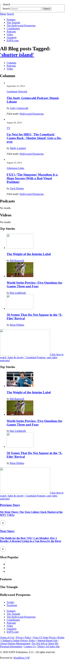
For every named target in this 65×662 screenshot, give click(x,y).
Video (10, 34)
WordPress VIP (21, 657)
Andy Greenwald (19, 108)
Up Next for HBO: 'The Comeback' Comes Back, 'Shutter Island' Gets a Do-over (34, 138)
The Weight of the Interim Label (29, 254)
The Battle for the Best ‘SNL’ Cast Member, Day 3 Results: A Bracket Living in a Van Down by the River (30, 539)
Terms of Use (7, 637)
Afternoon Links (15, 168)
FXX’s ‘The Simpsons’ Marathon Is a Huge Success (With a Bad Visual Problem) (32, 178)
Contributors (13, 28)
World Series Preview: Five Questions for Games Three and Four (34, 284)
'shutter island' (17, 55)
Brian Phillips (17, 324)
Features (11, 19)
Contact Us (30, 646)
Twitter (10, 602)
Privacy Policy (23, 637)
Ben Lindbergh (18, 292)
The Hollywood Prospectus (21, 25)
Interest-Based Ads (47, 640)
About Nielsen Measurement (15, 643)
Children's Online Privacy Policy (18, 640)
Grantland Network (17, 91)
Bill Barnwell (17, 260)
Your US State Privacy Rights (48, 637)
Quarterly (12, 37)
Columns (11, 62)
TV (8, 128)
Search (6, 8)
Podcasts (11, 31)
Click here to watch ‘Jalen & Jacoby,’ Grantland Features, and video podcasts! (32, 357)
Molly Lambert (18, 148)
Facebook (12, 605)
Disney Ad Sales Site (49, 646)
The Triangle (13, 22)
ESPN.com (12, 40)
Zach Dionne (17, 188)
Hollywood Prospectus (32, 113)
